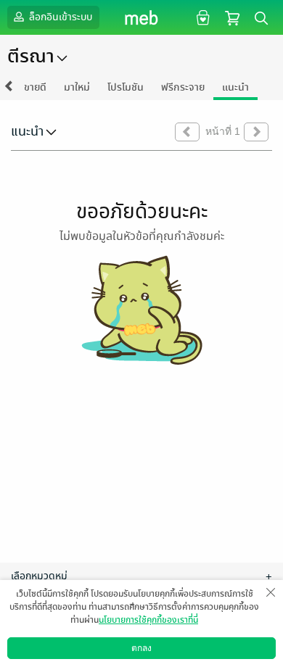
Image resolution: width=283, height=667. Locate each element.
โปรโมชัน (125, 87)
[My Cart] (232, 17)
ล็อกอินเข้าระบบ (59, 17)
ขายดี (35, 87)
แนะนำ (235, 87)
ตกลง (141, 648)
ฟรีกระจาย (183, 87)
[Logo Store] (142, 17)
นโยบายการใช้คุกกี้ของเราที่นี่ (148, 619)
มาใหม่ (77, 87)
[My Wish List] (201, 17)
